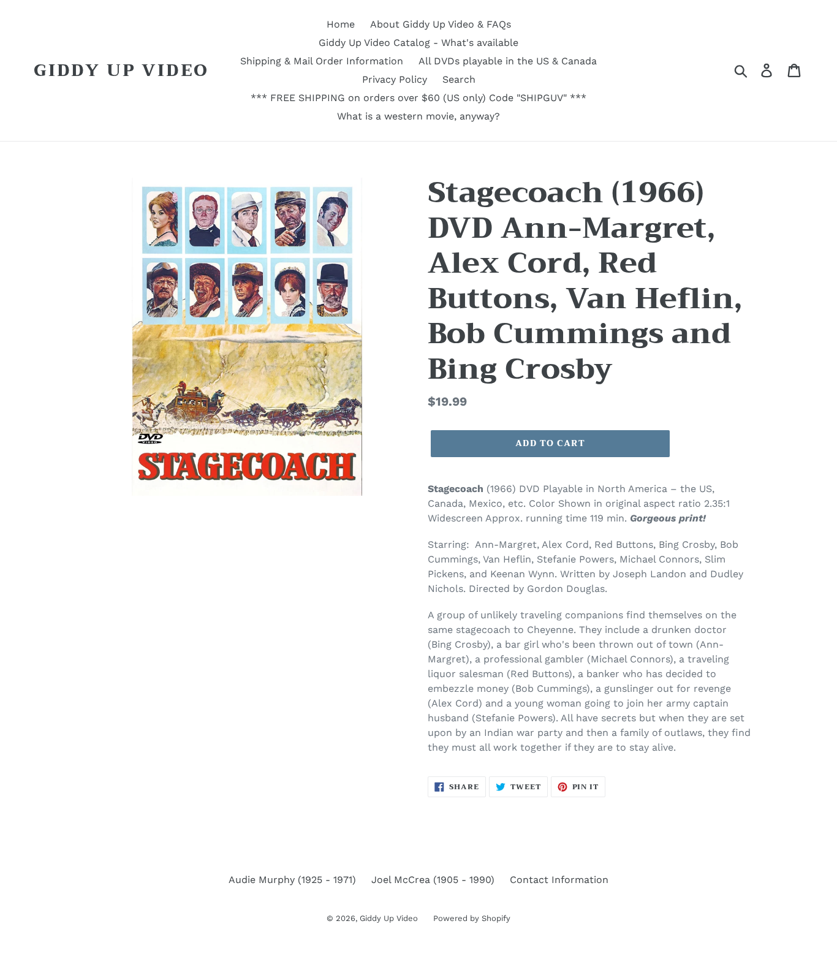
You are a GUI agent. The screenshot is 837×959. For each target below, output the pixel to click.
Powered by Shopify (471, 918)
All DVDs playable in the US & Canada (507, 61)
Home (341, 24)
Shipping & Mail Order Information (321, 61)
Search (458, 79)
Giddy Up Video (121, 70)
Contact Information (559, 879)
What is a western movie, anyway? (418, 116)
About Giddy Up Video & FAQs (440, 24)
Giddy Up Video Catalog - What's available (418, 42)
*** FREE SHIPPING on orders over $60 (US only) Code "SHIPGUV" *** (418, 98)
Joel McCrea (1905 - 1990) (432, 879)
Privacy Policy (394, 79)
